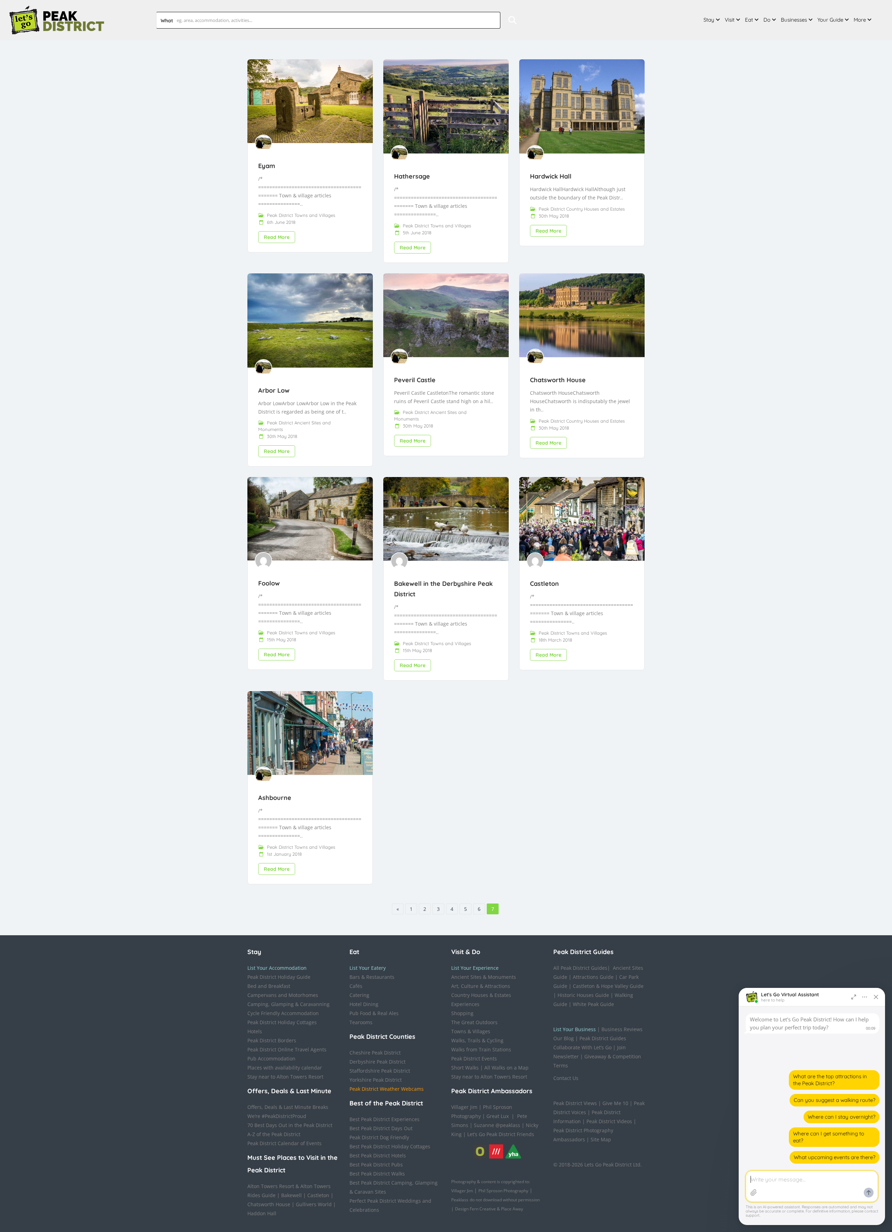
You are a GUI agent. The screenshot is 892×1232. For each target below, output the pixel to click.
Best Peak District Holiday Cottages (389, 1146)
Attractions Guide (593, 977)
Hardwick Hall (550, 176)
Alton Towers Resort (270, 1186)
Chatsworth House (558, 380)
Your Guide (830, 19)
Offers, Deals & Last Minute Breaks (287, 1107)
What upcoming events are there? (834, 1157)
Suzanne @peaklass (497, 1125)
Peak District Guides (602, 1038)
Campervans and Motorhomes (282, 995)
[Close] (876, 997)
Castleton (544, 584)
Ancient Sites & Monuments (483, 977)
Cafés (355, 986)
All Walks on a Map (506, 1067)
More (860, 19)
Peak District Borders (271, 1040)
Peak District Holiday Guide (278, 977)
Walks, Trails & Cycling (477, 1040)
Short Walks (465, 1067)
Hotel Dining (363, 1004)
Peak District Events (474, 1058)
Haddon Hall (261, 1213)
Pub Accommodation (271, 1058)
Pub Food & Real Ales (374, 1013)
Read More (277, 237)
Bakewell (291, 1195)
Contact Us (565, 1078)
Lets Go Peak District (608, 1164)
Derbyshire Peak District (377, 1061)
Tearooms (360, 1022)
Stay (708, 19)
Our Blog (563, 1038)
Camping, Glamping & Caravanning (288, 1004)
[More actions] (864, 997)
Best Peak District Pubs (376, 1164)
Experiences (465, 1004)
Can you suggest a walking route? (834, 1100)
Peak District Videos (609, 1121)
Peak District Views (575, 1103)
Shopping (462, 1013)
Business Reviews (622, 1029)
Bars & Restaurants (371, 977)
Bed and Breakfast (268, 986)
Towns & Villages (470, 1031)
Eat (749, 19)
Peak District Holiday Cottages (282, 1022)
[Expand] (853, 997)
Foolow (269, 583)
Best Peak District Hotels (377, 1155)
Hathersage (412, 176)
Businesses (794, 19)
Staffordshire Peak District (379, 1070)
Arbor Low (274, 390)
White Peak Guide (593, 1004)
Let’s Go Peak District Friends (500, 1134)
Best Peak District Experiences (384, 1119)
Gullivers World (314, 1204)
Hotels (254, 1031)
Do (766, 19)
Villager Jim (464, 1107)
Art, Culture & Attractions (480, 986)
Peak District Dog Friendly (379, 1137)
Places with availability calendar (284, 1067)
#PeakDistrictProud (284, 1116)
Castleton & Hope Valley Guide (608, 986)
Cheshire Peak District (375, 1052)
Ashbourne (274, 798)
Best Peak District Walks (377, 1173)
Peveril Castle (415, 380)
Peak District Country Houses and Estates (582, 209)
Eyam (266, 166)
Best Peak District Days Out (381, 1128)
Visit (730, 19)
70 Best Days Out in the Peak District (289, 1125)
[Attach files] (754, 1192)
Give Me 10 (615, 1103)
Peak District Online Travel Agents (286, 1049)
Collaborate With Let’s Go (582, 1047)
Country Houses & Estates (481, 995)
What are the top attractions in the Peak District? (830, 1080)
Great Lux (497, 1116)
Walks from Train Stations (481, 1049)
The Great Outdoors (474, 1022)
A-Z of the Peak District (273, 1134)
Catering (359, 995)
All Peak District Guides (580, 968)
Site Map (601, 1139)
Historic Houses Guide (583, 995)
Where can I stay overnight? (841, 1116)
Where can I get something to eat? (828, 1137)
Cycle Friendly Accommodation (283, 1013)
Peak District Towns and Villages (301, 215)
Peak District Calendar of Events (284, 1143)
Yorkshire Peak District (375, 1079)
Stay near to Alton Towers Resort (285, 1076)
